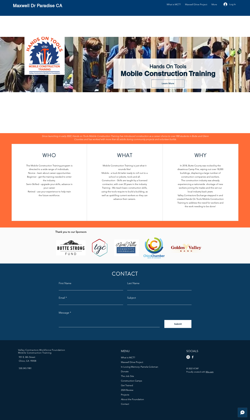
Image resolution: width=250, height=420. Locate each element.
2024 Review (127, 390)
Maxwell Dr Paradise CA (37, 5)
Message (64, 312)
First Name (65, 283)
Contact (125, 404)
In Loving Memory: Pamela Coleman (134, 366)
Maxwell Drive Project (132, 362)
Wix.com (210, 371)
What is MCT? (128, 357)
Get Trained (127, 385)
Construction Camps (131, 380)
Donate (125, 371)
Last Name (133, 283)
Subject (131, 297)
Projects (125, 394)
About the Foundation (132, 399)
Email (62, 297)
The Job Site (127, 376)
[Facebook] (192, 357)
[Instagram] (188, 357)
